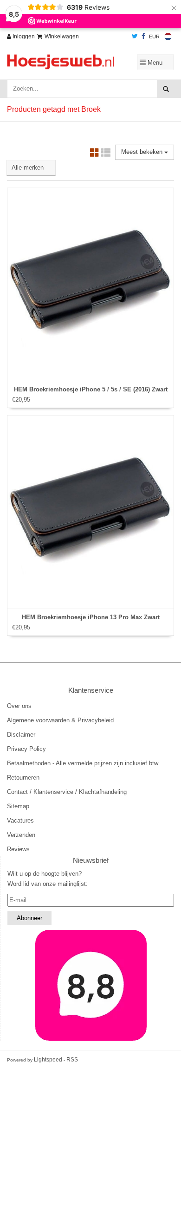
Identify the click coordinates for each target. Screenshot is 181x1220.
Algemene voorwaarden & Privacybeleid (60, 720)
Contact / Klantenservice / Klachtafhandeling (67, 791)
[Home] (60, 62)
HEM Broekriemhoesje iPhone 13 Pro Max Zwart (91, 617)
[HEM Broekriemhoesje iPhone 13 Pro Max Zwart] (90, 512)
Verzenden (21, 834)
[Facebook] (143, 36)
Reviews (18, 849)
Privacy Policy (26, 748)
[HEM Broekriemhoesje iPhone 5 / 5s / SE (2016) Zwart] (90, 284)
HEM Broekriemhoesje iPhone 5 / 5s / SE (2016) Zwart (91, 389)
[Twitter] (135, 36)
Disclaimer (21, 734)
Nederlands (168, 36)
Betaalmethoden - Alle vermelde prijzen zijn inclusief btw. (83, 763)
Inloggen (23, 36)
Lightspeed (48, 1059)
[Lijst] (105, 154)
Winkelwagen (62, 36)
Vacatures (20, 820)
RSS (72, 1059)
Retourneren (23, 777)
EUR (154, 36)
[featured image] (90, 985)
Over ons (19, 705)
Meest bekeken (142, 151)
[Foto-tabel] (94, 154)
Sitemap (18, 806)
